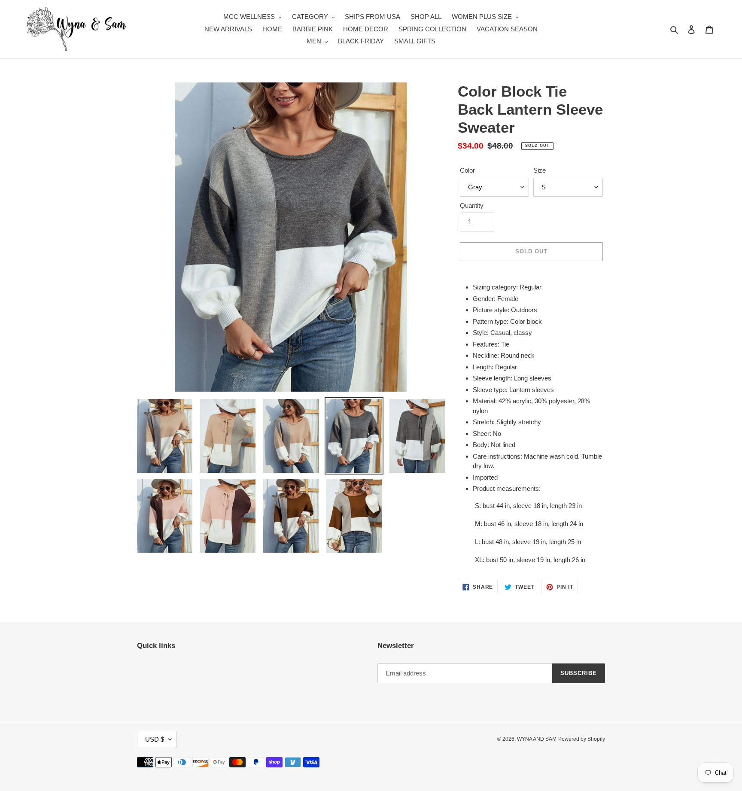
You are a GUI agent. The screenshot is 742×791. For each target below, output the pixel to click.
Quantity (472, 205)
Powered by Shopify (581, 739)
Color (467, 170)
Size (539, 170)
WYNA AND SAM (536, 739)
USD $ (154, 739)
